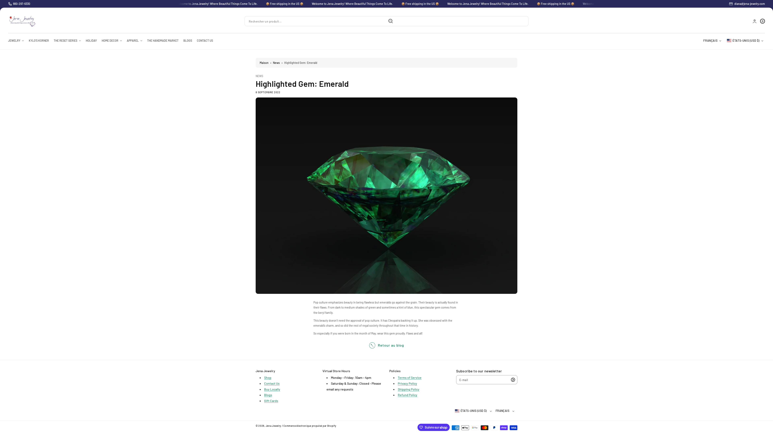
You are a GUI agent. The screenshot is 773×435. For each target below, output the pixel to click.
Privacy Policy (407, 383)
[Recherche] (390, 21)
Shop (267, 377)
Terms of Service (410, 377)
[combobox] (320, 21)
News (276, 62)
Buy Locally (272, 389)
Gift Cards (271, 401)
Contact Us (272, 383)
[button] (762, 21)
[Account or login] (754, 21)
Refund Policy (407, 395)
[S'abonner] (512, 379)
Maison (264, 62)
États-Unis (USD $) (746, 40)
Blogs (268, 395)
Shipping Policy (408, 389)
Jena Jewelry (273, 425)
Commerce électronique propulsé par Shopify (309, 425)
